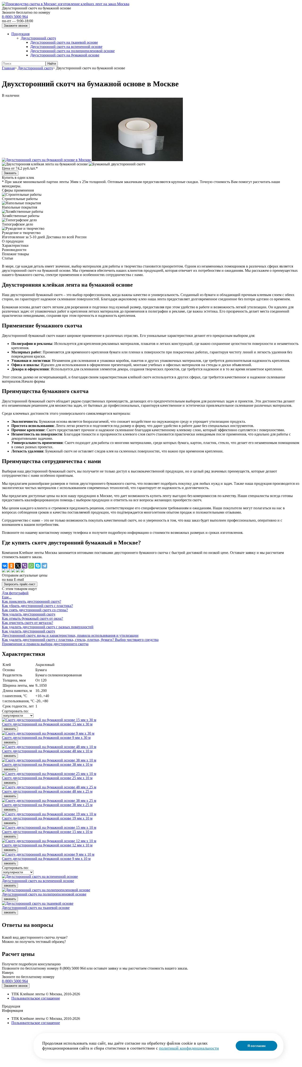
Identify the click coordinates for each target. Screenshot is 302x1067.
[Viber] (24, 566)
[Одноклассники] (11, 566)
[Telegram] (44, 566)
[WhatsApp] (31, 566)
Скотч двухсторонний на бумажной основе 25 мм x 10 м (47, 778)
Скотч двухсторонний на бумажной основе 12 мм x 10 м (47, 845)
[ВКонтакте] (5, 566)
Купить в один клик (18, 178)
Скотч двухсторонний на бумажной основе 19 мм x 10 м (47, 818)
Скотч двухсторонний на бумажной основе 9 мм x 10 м (46, 859)
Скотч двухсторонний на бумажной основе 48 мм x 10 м (47, 751)
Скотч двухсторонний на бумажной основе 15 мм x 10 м (47, 832)
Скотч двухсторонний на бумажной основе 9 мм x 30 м (46, 738)
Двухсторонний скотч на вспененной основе (66, 47)
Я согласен (256, 1046)
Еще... (7, 597)
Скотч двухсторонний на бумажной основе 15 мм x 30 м (47, 724)
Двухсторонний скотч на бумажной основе (64, 55)
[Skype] (38, 566)
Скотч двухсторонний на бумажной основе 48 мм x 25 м (47, 791)
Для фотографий (15, 593)
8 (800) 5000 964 (15, 17)
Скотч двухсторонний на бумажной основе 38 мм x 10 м (47, 764)
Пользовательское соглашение (35, 998)
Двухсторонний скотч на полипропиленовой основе (72, 51)
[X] (18, 566)
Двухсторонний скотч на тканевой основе (64, 42)
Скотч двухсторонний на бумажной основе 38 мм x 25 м (47, 805)
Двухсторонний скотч (38, 38)
